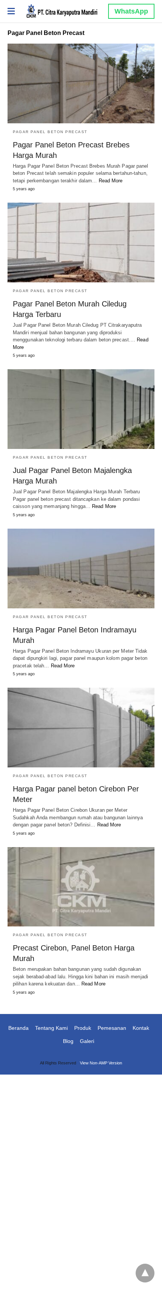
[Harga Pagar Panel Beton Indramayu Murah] (81, 568)
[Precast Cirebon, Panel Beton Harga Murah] (81, 887)
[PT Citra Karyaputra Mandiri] (61, 11)
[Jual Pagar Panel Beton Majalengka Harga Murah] (81, 409)
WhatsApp (131, 11)
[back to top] (145, 1273)
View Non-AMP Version (101, 1063)
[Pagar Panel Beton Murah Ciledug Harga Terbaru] (81, 242)
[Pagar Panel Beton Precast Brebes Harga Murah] (81, 83)
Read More (111, 180)
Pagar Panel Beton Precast (50, 132)
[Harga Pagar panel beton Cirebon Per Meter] (81, 727)
